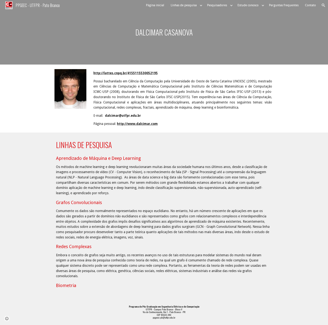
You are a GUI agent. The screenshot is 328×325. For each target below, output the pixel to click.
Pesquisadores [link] (217, 5)
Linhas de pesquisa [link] (184, 5)
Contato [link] (310, 5)
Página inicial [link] (155, 5)
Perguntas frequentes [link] (284, 5)
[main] (164, 32)
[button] (323, 5)
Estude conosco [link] (248, 5)
